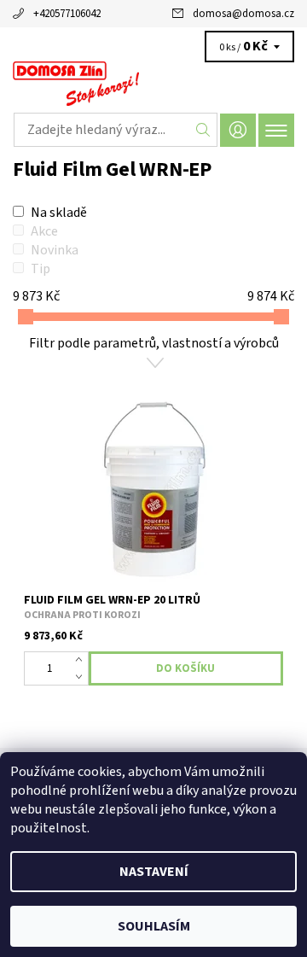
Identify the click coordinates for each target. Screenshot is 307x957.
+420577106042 (67, 13)
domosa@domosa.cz (243, 13)
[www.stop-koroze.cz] (153, 83)
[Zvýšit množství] (82, 659)
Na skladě (59, 212)
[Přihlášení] (238, 130)
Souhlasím (154, 926)
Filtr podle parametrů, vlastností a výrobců (154, 343)
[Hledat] (203, 130)
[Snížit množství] (82, 677)
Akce (44, 231)
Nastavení (153, 871)
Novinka (54, 250)
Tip (40, 269)
